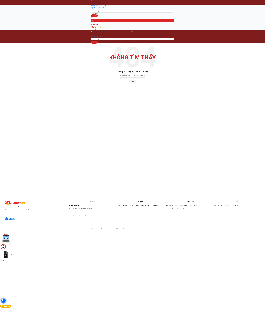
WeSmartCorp (126, 229)
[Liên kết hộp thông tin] (132, 116)
